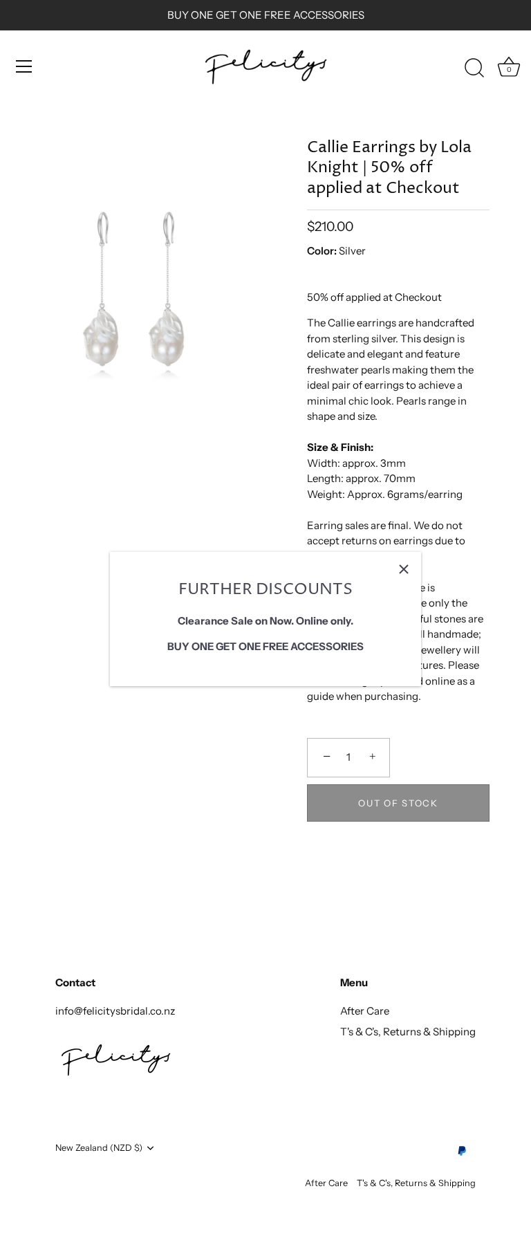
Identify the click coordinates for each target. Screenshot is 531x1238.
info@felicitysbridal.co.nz (115, 1010)
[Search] (474, 68)
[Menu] (24, 66)
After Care (364, 1010)
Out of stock (398, 803)
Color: (322, 251)
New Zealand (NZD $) (98, 1148)
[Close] (404, 569)
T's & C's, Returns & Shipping (408, 1031)
